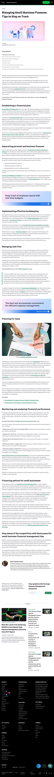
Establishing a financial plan (8, 54)
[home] (10, 2)
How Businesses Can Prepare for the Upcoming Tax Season (21, 402)
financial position (21, 231)
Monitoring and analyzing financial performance (12, 64)
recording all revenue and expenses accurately (36, 225)
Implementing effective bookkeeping (10, 58)
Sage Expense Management (29, 288)
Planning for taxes (6, 62)
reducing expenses (34, 179)
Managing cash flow (6, 60)
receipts (22, 291)
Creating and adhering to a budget (11, 175)
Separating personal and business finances (11, 56)
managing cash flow (19, 89)
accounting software (16, 220)
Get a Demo (46, 2)
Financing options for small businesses (10, 67)
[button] (52, 2)
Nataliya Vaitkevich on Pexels (29, 357)
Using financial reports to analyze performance (15, 455)
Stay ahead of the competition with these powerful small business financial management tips (22, 69)
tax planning (36, 361)
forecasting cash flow (16, 117)
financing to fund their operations (26, 484)
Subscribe (48, 593)
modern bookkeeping (33, 218)
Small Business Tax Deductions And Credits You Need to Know (22, 400)
